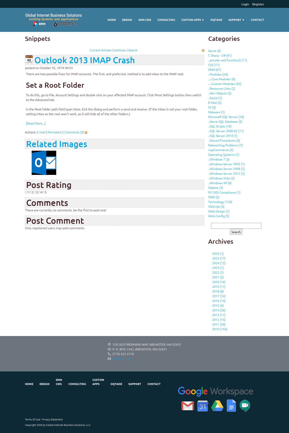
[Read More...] (36, 123)
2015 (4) (218, 305)
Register (258, 4)
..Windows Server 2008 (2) (226, 168)
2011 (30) (218, 324)
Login (245, 4)
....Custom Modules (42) (224, 83)
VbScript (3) (216, 206)
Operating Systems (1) (223, 154)
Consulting (166, 19)
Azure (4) (214, 50)
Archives (120, 50)
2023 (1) (218, 267)
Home (112, 19)
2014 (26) (218, 310)
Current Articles (101, 50)
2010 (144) (219, 329)
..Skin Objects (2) (219, 93)
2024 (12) (218, 263)
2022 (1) (218, 272)
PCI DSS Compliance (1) (224, 192)
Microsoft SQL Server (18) (226, 116)
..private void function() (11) (227, 60)
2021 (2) (218, 277)
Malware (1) (216, 112)
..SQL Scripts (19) (220, 126)
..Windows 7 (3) (219, 159)
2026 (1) (218, 253)
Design (127, 19)
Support (236, 19)
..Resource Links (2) (221, 88)
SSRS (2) (213, 197)
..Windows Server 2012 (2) (226, 173)
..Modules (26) (218, 74)
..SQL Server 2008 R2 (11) (226, 131)
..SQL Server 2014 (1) (222, 135)
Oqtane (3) (215, 187)
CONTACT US (121, 358)
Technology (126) (220, 201)
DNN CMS (144, 19)
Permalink (55, 132)
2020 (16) (218, 282)
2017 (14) (218, 296)
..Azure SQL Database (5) (225, 121)
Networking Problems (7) (225, 145)
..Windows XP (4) (220, 183)
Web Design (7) (219, 211)
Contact (257, 19)
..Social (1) (215, 98)
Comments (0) (74, 132)
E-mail (41, 132)
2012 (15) (218, 319)
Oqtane (216, 19)
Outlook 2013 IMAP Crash (84, 60)
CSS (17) (214, 65)
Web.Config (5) (218, 216)
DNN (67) (214, 69)
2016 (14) (218, 300)
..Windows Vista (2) (221, 178)
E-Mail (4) (214, 102)
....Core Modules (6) (221, 79)
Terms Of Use (32, 419)
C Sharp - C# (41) (220, 55)
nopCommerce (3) (220, 150)
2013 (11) (218, 315)
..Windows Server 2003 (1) (226, 164)
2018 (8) (218, 291)
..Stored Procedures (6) (224, 140)
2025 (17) (218, 258)
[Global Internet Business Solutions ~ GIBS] (54, 19)
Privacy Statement (52, 419)
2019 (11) (218, 286)
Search (132, 50)
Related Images (56, 143)
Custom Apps (192, 19)
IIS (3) (212, 107)
